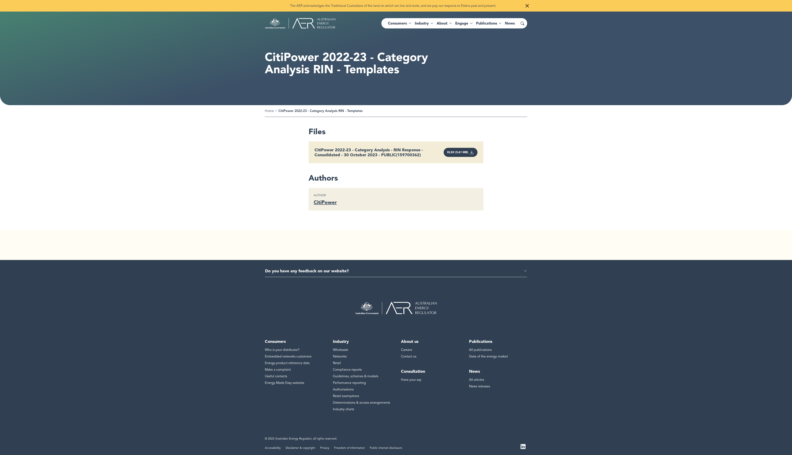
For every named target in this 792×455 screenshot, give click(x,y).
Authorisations (343, 389)
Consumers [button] (397, 23)
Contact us (408, 356)
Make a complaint (278, 370)
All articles (476, 380)
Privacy (324, 448)
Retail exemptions (346, 396)
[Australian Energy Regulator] (300, 23)
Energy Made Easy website (284, 383)
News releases (479, 386)
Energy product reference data (287, 363)
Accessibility (273, 448)
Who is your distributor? (282, 350)
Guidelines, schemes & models (355, 376)
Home (269, 111)
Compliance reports (347, 370)
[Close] (527, 6)
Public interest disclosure (386, 448)
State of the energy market (488, 356)
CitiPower (325, 202)
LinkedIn (523, 446)
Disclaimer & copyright (300, 448)
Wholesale (340, 350)
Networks (340, 356)
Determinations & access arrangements (361, 403)
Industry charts (343, 409)
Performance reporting (349, 383)
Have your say (411, 380)
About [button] (442, 23)
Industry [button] (422, 23)
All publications (480, 350)
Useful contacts (276, 376)
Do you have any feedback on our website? (307, 270)
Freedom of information (349, 448)
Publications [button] (486, 23)
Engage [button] (461, 23)
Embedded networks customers (288, 356)
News (510, 23)
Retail (337, 363)
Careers (406, 350)
